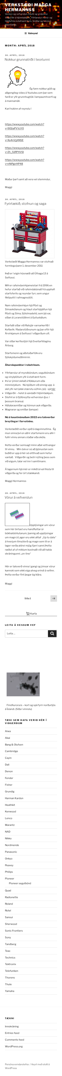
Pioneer (9, 878)
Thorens (10, 977)
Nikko (8, 838)
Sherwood (11, 924)
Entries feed (12, 1033)
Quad (8, 890)
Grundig (9, 791)
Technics (10, 957)
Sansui (9, 917)
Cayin (8, 757)
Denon (9, 771)
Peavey (9, 865)
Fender (9, 778)
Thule (8, 984)
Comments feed (14, 1039)
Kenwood (10, 811)
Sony (8, 937)
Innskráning (12, 1026)
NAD (7, 831)
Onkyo (8, 858)
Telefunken (11, 970)
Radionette (11, 897)
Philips (9, 871)
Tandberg (10, 944)
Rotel (8, 910)
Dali (7, 764)
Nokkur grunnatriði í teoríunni (27, 59)
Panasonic (11, 851)
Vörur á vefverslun (19, 497)
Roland (9, 903)
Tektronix (10, 964)
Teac (7, 950)
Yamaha (9, 991)
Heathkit (10, 805)
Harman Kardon (14, 798)
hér (53, 389)
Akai (7, 737)
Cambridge (11, 751)
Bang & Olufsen (14, 744)
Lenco (8, 818)
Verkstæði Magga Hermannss (28, 7)
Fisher (8, 784)
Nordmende (12, 845)
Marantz (10, 825)
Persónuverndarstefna (17, 1064)
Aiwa (8, 731)
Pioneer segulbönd (20, 883)
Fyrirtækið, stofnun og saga (25, 204)
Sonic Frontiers (14, 930)
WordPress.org (14, 1046)
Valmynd (33, 33)
